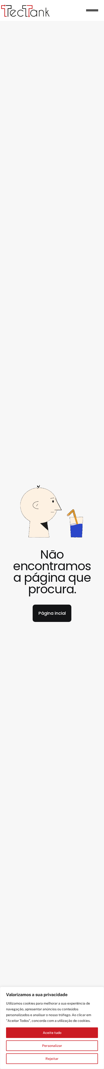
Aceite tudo (52, 1033)
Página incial (52, 613)
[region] (52, 1028)
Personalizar (52, 1046)
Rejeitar (52, 1059)
